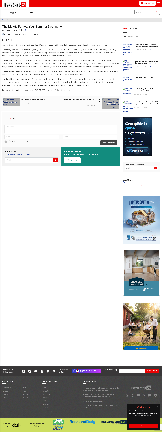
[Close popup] (157, 406)
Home (4, 20)
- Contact (45, 407)
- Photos (24, 388)
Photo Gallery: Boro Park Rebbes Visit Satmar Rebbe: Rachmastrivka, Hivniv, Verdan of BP (146, 46)
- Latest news (6, 388)
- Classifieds (46, 391)
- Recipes (25, 397)
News (11, 20)
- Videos (24, 391)
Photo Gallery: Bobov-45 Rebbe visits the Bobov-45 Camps (145, 90)
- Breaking (5, 391)
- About (44, 397)
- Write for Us (46, 401)
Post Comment (109, 142)
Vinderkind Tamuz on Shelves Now (33, 99)
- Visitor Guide (46, 394)
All (125, 36)
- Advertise (45, 404)
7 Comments (153, 81)
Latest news (133, 36)
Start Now (73, 160)
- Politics (5, 394)
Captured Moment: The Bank (144, 77)
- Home (44, 388)
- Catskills (5, 397)
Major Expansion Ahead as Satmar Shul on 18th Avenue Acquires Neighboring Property (146, 63)
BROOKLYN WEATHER (34, 12)
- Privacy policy (47, 411)
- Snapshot (25, 394)
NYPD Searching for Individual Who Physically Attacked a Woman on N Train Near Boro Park (146, 104)
